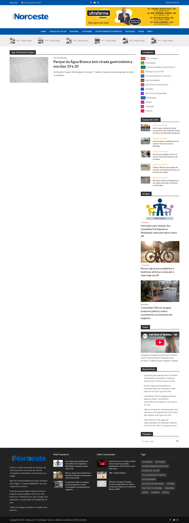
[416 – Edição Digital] (125, 40)
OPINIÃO (170, 483)
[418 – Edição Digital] (69, 40)
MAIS (149, 31)
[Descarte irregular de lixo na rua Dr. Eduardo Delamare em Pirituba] (145, 153)
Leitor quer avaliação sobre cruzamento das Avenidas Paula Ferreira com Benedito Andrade (166, 130)
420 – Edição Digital (23, 41)
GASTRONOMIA (60, 58)
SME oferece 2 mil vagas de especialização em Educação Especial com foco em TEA (160, 423)
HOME (43, 31)
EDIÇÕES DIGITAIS (172, 2)
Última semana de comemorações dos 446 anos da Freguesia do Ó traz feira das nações (161, 412)
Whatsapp (14, 2)
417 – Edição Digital (108, 41)
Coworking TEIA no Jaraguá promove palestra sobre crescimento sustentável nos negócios (156, 313)
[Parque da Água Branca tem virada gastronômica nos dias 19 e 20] (29, 69)
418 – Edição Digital (80, 41)
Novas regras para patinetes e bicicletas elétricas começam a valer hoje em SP (157, 272)
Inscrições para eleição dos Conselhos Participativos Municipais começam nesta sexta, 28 (159, 230)
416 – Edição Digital (137, 41)
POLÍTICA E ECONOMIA (152, 488)
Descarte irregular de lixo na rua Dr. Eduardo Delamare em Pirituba (165, 156)
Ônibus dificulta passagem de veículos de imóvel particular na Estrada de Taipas (166, 169)
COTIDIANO (87, 31)
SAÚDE (141, 31)
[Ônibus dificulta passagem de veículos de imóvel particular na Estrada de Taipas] (145, 166)
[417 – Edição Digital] (97, 40)
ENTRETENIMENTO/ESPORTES (108, 31)
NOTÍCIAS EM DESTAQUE (153, 483)
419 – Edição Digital (52, 41)
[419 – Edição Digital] (40, 40)
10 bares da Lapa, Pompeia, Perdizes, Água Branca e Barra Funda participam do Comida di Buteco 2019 (122, 485)
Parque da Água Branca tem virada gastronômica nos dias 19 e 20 (92, 63)
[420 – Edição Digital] (12, 40)
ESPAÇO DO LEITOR (57, 31)
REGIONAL (74, 31)
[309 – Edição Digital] (101, 475)
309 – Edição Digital (117, 473)
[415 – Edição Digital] (154, 40)
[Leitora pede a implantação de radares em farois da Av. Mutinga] (145, 140)
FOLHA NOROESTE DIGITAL (154, 475)
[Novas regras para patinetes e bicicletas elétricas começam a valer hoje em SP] (160, 251)
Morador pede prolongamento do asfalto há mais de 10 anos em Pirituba (166, 182)
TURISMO (155, 492)
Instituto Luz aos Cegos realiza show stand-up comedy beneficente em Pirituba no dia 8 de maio (122, 465)
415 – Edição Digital (165, 41)
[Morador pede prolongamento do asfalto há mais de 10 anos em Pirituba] (145, 180)
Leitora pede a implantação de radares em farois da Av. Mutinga (166, 143)
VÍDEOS (165, 492)
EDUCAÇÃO (130, 31)
